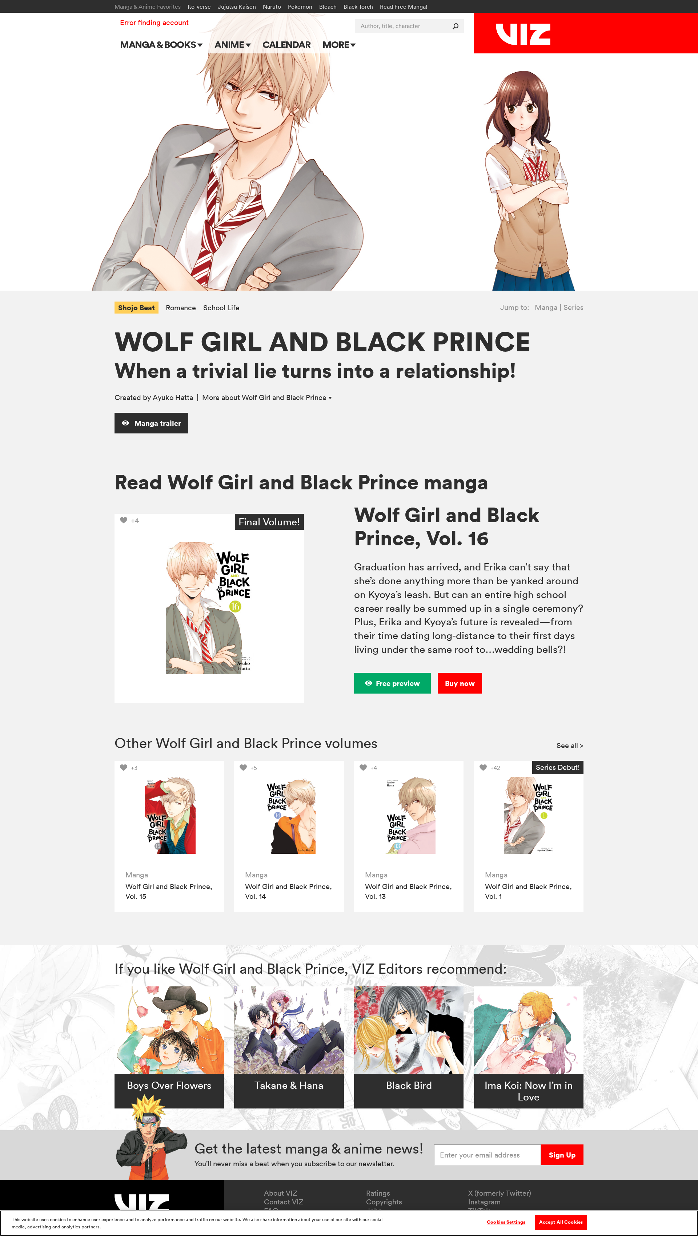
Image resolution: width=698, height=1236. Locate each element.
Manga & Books (159, 45)
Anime (230, 45)
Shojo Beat (136, 307)
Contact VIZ (284, 1201)
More (336, 45)
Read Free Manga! (404, 6)
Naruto (272, 6)
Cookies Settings (506, 1222)
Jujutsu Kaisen (237, 6)
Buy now (460, 683)
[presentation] (169, 815)
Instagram (484, 1201)
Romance (181, 308)
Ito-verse (199, 6)
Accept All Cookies (561, 1222)
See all (570, 745)
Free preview (398, 683)
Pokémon (300, 6)
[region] (349, 1223)
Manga (546, 307)
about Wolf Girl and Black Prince (265, 397)
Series (573, 307)
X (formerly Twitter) (499, 1193)
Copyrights (384, 1201)
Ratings (378, 1193)
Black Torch (358, 6)
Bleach (328, 6)
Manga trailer (157, 423)
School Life (221, 308)
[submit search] (457, 26)
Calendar (286, 45)
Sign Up (562, 1155)
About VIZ (280, 1193)
